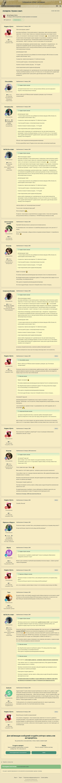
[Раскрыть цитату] (18, 85)
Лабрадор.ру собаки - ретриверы (33, 2)
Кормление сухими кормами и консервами (26, 16)
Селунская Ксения (9, 291)
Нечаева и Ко (8, 107)
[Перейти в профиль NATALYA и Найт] (9, 154)
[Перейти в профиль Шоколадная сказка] (9, 228)
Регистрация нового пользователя (18, 752)
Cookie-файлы (44, 777)
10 (9, 701)
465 (9, 560)
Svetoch (8, 688)
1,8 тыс (9, 259)
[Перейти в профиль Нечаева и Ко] (9, 112)
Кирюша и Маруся (9, 522)
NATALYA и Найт (8, 149)
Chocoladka (8, 81)
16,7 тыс (9, 304)
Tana (8, 592)
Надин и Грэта (13, 15)
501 (9, 605)
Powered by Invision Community (31, 780)
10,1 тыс (9, 94)
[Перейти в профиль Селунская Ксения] (9, 296)
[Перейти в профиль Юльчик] (9, 251)
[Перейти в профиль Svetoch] (9, 693)
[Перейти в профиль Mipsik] (9, 553)
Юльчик (8, 246)
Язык (15, 777)
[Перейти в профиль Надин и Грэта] (4, 16)
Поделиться (8, 19)
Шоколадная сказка (8, 222)
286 (9, 236)
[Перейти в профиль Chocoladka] (9, 86)
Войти (44, 752)
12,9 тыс (9, 162)
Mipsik (9, 547)
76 (9, 39)
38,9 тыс (8, 120)
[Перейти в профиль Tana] (9, 597)
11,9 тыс (8, 535)
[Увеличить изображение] (46, 35)
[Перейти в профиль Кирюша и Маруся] (9, 527)
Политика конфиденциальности (32, 777)
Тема (20, 777)
